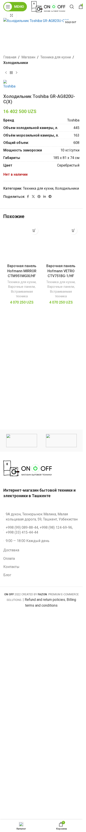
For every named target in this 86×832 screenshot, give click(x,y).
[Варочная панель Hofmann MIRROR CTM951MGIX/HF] (21, 243)
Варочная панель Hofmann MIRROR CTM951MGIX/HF (21, 271)
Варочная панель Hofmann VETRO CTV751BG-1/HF (60, 271)
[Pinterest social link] (39, 197)
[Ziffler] (21, 440)
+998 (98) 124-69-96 (56, 527)
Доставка (11, 550)
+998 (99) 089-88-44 (22, 527)
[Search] (71, 6)
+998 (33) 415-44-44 (22, 532)
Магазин (28, 57)
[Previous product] (6, 72)
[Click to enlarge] (12, 15)
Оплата (9, 558)
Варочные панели (21, 287)
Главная (9, 57)
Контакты (11, 567)
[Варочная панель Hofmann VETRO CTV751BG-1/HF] (61, 243)
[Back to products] (11, 72)
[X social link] (33, 197)
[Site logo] (48, 6)
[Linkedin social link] (44, 197)
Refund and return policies (45, 600)
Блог (7, 575)
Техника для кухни (55, 57)
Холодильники (15, 63)
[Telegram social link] (50, 197)
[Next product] (16, 72)
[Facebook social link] (27, 197)
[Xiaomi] (61, 440)
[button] (34, 230)
